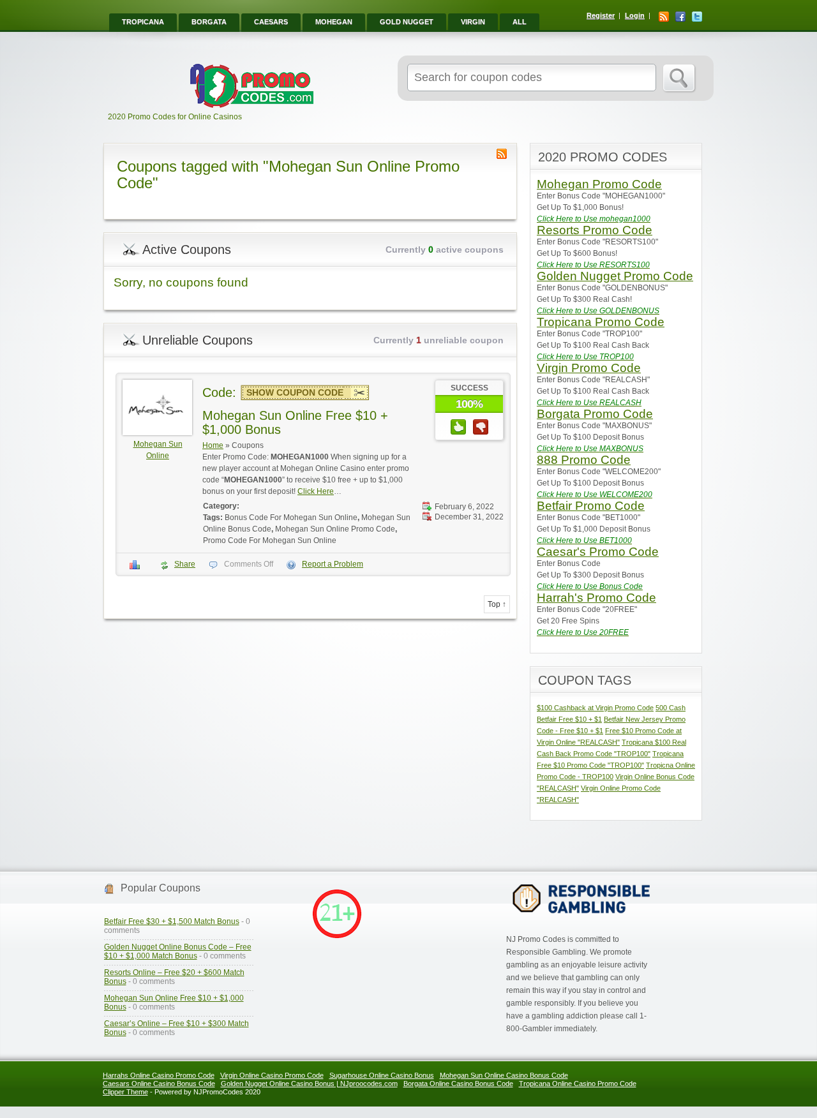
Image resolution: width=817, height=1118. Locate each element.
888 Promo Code (584, 459)
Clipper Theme (125, 1092)
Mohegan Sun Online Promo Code (335, 529)
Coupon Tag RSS (502, 154)
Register (601, 15)
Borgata (209, 22)
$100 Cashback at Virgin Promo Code (595, 708)
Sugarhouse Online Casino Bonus (381, 1075)
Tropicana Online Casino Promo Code (577, 1083)
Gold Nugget (406, 22)
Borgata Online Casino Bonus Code (458, 1083)
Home (212, 445)
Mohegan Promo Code (599, 184)
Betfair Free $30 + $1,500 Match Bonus (171, 921)
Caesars (271, 22)
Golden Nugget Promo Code (615, 276)
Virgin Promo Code (589, 368)
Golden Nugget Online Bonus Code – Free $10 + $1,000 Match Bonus (177, 951)
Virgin (473, 22)
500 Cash (671, 708)
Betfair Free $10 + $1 (569, 719)
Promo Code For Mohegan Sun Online (269, 540)
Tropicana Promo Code (600, 322)
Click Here (315, 491)
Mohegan (333, 22)
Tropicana (143, 22)
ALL (520, 22)
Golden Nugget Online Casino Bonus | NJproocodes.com (309, 1083)
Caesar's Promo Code (598, 551)
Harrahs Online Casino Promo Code (158, 1075)
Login (635, 15)
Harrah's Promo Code (596, 597)
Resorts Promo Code (594, 230)
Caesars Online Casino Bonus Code (159, 1083)
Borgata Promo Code (595, 414)
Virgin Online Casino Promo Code (272, 1075)
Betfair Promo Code (591, 505)
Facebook (680, 16)
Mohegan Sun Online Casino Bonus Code (504, 1075)
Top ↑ (497, 604)
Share (184, 564)
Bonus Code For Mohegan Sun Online (291, 517)
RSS (664, 16)
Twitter (697, 16)
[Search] (679, 78)
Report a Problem (332, 564)
